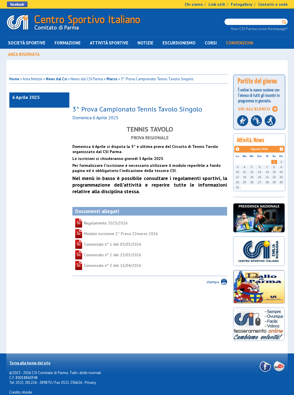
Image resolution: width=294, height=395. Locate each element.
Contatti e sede (273, 4)
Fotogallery (241, 4)
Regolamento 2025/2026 (95, 223)
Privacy (90, 382)
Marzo (112, 79)
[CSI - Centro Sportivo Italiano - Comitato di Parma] (73, 31)
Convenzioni (239, 43)
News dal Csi (56, 79)
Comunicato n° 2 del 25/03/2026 (95, 254)
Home (14, 79)
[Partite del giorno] (259, 131)
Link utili (216, 4)
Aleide (27, 392)
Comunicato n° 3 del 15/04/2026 (95, 265)
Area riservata (24, 54)
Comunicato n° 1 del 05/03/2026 (95, 244)
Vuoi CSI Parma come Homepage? (259, 28)
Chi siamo (194, 4)
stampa (213, 281)
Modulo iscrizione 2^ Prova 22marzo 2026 (95, 233)
